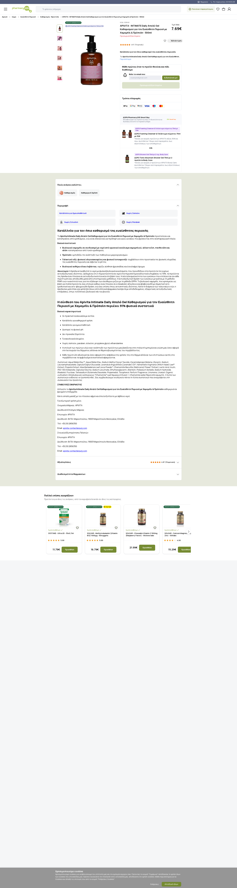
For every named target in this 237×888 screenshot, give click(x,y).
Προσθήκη (69, 549)
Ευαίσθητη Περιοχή (28, 17)
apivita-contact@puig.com (75, 428)
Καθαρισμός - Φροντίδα (49, 17)
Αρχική (4, 17)
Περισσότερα (125, 59)
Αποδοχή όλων (171, 884)
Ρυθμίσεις (154, 884)
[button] (37, 8)
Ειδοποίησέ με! (171, 78)
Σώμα (14, 17)
